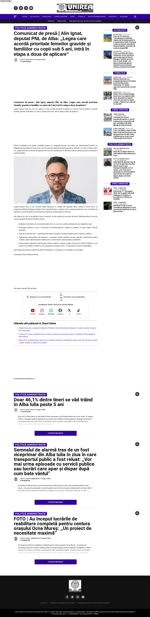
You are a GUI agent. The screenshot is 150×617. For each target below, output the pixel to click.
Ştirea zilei (46, 16)
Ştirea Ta (81, 16)
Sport (72, 16)
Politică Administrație (97, 16)
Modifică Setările (6, 1)
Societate (113, 16)
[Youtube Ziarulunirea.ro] (83, 597)
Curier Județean (60, 16)
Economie (124, 16)
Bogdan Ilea (26, 480)
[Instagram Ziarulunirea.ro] (78, 597)
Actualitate (34, 16)
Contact (51, 21)
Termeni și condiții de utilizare (62, 603)
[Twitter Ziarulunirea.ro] (72, 597)
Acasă (24, 16)
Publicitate (61, 21)
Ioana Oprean (26, 61)
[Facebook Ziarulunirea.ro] (67, 597)
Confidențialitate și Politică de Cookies (85, 21)
